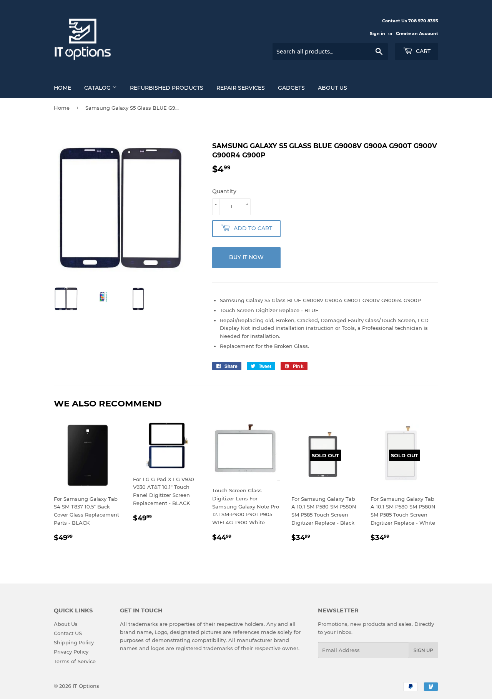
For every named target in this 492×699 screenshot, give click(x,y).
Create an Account (417, 33)
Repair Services (240, 87)
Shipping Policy (74, 642)
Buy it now (246, 257)
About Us (332, 87)
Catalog (98, 87)
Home (62, 87)
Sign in (377, 33)
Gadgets (291, 87)
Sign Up (423, 650)
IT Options (86, 686)
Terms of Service (75, 661)
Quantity (224, 191)
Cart (422, 51)
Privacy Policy (71, 652)
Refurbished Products (166, 87)
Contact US (68, 633)
